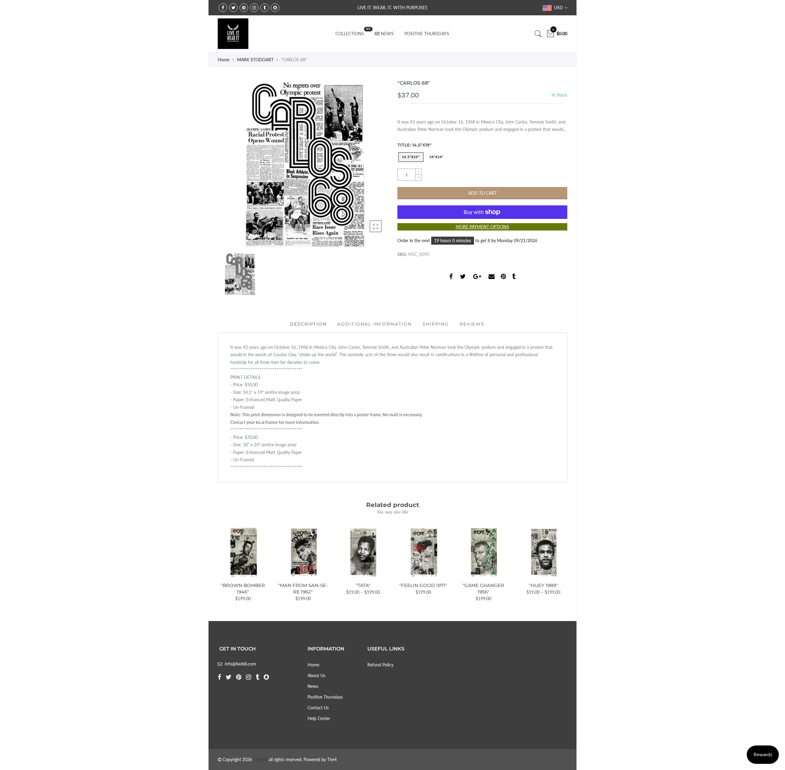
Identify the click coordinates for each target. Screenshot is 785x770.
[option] (303, 165)
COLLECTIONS (349, 33)
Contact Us (318, 707)
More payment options (482, 226)
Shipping (436, 324)
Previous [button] (217, 560)
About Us (316, 675)
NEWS (387, 33)
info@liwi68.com (240, 663)
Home (223, 59)
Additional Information (374, 324)
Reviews (472, 324)
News (313, 686)
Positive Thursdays (325, 696)
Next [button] (567, 560)
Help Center (319, 718)
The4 (332, 759)
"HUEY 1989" (543, 585)
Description (308, 324)
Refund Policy (380, 664)
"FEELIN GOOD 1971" (423, 585)
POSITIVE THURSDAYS (426, 33)
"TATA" (363, 585)
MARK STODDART (255, 59)
